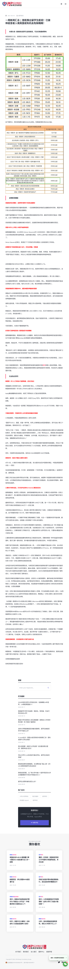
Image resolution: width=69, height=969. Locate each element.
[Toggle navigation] (65, 4)
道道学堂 (49, 952)
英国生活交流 (13, 854)
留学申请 (35, 800)
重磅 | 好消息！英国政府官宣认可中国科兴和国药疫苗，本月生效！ (49, 859)
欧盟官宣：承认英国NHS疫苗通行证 (20, 880)
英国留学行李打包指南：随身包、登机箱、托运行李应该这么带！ (34, 712)
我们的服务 (35, 796)
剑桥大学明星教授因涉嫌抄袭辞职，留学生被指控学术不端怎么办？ (34, 730)
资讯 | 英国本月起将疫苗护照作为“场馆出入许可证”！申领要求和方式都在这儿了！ (20, 901)
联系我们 (26, 952)
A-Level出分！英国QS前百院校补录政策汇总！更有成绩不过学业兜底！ (34, 739)
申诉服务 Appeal (24, 800)
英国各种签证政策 (14, 896)
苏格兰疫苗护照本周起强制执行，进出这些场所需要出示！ (48, 880)
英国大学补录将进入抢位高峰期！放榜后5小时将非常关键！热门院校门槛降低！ (34, 721)
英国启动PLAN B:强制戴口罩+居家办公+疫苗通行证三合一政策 (20, 859)
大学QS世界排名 (24, 796)
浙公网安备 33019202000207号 (14, 962)
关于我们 (18, 952)
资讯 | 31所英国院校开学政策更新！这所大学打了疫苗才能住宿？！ (49, 901)
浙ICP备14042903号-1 (29, 962)
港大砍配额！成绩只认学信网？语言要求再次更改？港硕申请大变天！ (33, 747)
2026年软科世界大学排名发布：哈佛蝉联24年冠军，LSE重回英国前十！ (33, 703)
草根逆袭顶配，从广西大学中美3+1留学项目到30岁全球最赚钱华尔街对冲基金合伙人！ (34, 774)
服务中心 (41, 952)
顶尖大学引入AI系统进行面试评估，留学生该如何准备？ (34, 756)
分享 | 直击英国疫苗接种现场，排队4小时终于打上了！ (48, 922)
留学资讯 (20, 15)
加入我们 (34, 952)
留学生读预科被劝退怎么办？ (27, 781)
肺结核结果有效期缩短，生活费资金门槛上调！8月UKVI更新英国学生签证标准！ (34, 765)
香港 (44, 365)
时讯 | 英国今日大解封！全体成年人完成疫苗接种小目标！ (20, 922)
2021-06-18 (11, 15)
